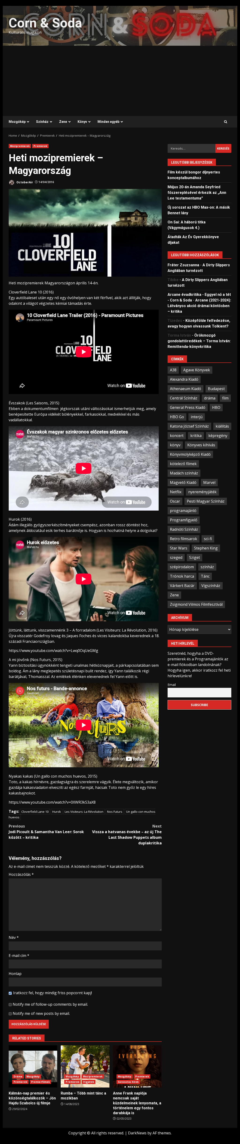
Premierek (40, 146)
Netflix (175, 491)
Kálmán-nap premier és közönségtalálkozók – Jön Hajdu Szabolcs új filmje (33, 1066)
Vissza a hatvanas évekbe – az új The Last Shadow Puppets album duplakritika (126, 835)
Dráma (18, 1076)
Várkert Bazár (182, 585)
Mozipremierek (20, 146)
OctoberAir (24, 182)
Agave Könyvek (196, 370)
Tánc (205, 576)
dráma (209, 398)
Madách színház (184, 473)
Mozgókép (17, 122)
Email (172, 684)
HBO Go (177, 416)
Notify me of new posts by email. (41, 1013)
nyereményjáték (202, 491)
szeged (176, 557)
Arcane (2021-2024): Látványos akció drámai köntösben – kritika (199, 306)
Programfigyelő (183, 520)
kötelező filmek (183, 463)
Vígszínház (210, 585)
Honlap (15, 973)
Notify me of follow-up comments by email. (50, 1004)
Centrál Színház (183, 398)
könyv (175, 445)
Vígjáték (88, 1082)
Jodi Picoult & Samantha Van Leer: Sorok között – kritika (46, 832)
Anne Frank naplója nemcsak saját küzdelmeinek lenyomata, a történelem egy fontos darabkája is (137, 1066)
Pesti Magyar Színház (206, 501)
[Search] (225, 121)
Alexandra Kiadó (184, 379)
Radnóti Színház (184, 529)
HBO (216, 407)
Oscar (175, 501)
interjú (196, 416)
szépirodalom (182, 566)
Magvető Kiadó (183, 482)
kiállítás (222, 426)
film (225, 398)
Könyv (82, 122)
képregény (217, 435)
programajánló (183, 510)
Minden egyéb (108, 122)
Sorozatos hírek (128, 1082)
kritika (196, 435)
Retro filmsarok (183, 538)
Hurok (56, 811)
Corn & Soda (45, 23)
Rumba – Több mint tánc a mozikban (85, 1066)
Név (14, 937)
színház (207, 566)
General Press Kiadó (187, 407)
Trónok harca (182, 576)
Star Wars (178, 548)
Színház (42, 122)
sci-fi (208, 538)
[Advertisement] (120, 81)
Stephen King (206, 548)
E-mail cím (19, 955)
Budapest (216, 388)
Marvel (209, 482)
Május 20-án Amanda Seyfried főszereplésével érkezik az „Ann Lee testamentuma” (197, 192)
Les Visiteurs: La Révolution (84, 811)
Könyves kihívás (201, 445)
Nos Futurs (114, 811)
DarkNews (137, 1133)
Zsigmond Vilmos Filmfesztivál (196, 604)
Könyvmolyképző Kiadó (190, 454)
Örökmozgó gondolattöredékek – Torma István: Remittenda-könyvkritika (199, 341)
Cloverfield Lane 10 (35, 811)
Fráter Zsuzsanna (183, 265)
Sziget (194, 557)
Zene (63, 122)
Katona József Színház (189, 426)
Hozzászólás (21, 874)
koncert (177, 435)
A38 (173, 370)
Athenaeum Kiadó (185, 388)
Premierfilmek (40, 1082)
